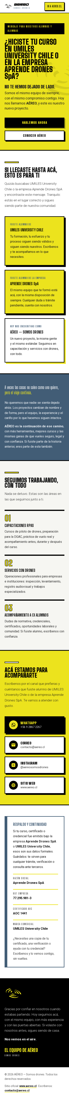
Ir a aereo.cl (54, 6)
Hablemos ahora (34, 123)
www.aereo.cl (28, 1086)
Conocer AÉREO (34, 135)
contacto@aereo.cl (17, 1090)
